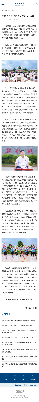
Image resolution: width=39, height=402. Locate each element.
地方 (15, 379)
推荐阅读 (6, 314)
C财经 (24, 375)
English (18, 385)
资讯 (15, 375)
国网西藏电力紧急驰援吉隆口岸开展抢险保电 (17, 325)
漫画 (23, 379)
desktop (33, 385)
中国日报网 (4, 10)
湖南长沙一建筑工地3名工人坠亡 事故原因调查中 (18, 337)
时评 (6, 375)
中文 (25, 385)
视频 (32, 375)
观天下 (33, 379)
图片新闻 (10, 10)
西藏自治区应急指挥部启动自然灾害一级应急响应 (18, 320)
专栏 (6, 379)
